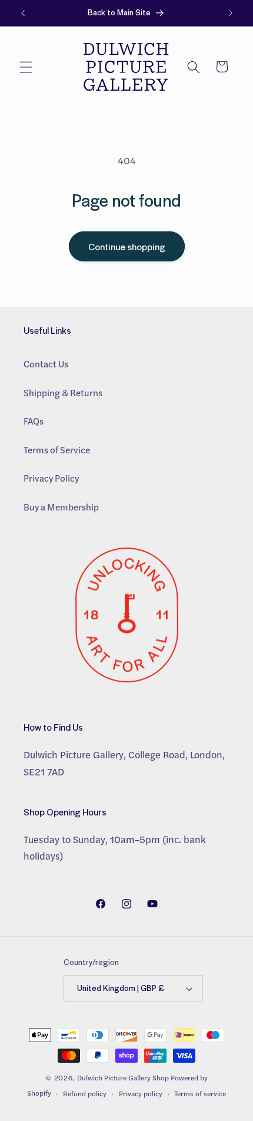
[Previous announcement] (23, 13)
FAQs (34, 420)
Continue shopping (126, 246)
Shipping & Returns (63, 392)
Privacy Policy (51, 478)
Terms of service (200, 1094)
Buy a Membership (61, 506)
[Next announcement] (231, 13)
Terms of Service (57, 449)
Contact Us (46, 363)
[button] (26, 66)
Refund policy (84, 1094)
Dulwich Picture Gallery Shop (123, 1078)
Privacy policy (140, 1094)
